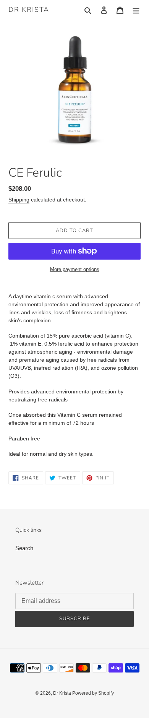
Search (24, 548)
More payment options (74, 269)
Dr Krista (28, 10)
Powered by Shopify (93, 693)
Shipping (18, 200)
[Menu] (136, 10)
